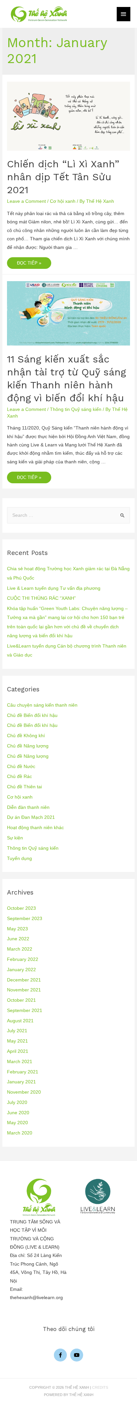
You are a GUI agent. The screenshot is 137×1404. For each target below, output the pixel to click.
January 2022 (21, 969)
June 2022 (18, 938)
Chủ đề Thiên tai (24, 786)
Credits (100, 1387)
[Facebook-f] (60, 1355)
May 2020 (17, 1122)
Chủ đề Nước (21, 766)
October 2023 (21, 908)
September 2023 (24, 918)
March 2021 (19, 1061)
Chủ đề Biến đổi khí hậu (32, 715)
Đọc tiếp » (29, 261)
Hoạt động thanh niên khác (35, 827)
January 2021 (21, 1081)
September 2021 (24, 1010)
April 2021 (17, 1051)
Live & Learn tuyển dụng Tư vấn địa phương (53, 588)
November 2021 (24, 989)
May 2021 (17, 1041)
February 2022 (22, 959)
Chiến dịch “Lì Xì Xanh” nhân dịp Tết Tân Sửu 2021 (63, 176)
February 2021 (22, 1071)
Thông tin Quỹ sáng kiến (75, 409)
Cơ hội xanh (62, 201)
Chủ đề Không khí (26, 735)
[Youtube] (76, 1355)
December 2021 (24, 979)
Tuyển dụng (19, 858)
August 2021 (20, 1020)
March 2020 (19, 1133)
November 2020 (24, 1092)
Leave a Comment (26, 201)
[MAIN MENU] (124, 14)
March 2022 (19, 949)
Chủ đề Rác (19, 776)
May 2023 (17, 928)
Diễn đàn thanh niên (28, 807)
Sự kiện (15, 837)
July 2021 (17, 1030)
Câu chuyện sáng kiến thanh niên (42, 705)
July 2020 (17, 1102)
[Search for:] (68, 515)
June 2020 (18, 1112)
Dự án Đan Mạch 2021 (31, 817)
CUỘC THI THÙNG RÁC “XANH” (41, 598)
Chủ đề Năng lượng (28, 745)
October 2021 (21, 1000)
